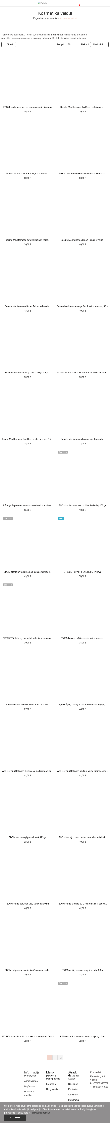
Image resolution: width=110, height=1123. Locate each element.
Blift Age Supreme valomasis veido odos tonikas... (27, 505)
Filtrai (10, 44)
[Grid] (21, 44)
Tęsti (61, 1057)
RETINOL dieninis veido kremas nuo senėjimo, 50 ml (27, 1036)
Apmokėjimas (31, 1081)
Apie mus (73, 1094)
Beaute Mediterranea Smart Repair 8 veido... (82, 240)
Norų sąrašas (53, 1089)
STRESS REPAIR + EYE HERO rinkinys (82, 572)
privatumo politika (41, 1112)
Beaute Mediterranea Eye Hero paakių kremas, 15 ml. (27, 439)
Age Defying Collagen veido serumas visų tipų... (82, 704)
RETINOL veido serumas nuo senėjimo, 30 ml (82, 1036)
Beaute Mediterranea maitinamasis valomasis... (82, 173)
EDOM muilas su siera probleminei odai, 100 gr (82, 505)
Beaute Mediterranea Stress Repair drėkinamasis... (82, 372)
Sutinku (15, 1117)
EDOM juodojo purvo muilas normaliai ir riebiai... (82, 837)
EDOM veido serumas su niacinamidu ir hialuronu (27, 107)
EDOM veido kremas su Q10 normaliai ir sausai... (82, 903)
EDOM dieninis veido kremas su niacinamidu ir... (27, 572)
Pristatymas (30, 1075)
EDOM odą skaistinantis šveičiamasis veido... (27, 970)
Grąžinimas (29, 1086)
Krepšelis (51, 1084)
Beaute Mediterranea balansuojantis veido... (82, 439)
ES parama (73, 1100)
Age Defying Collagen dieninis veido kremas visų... (27, 771)
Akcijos (71, 1078)
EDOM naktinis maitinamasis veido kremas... (27, 704)
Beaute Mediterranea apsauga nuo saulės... (27, 173)
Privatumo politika (29, 1093)
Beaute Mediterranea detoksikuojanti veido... (27, 240)
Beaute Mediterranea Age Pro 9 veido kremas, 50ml (82, 306)
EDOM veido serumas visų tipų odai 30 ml (27, 903)
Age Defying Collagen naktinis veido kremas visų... (82, 771)
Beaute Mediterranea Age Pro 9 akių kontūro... (27, 372)
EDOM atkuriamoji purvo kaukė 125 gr (27, 837)
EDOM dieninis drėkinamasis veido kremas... (82, 638)
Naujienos (73, 1084)
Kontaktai (72, 1089)
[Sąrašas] (25, 44)
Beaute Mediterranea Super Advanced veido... (27, 306)
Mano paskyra (53, 1078)
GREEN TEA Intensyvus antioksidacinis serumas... (27, 638)
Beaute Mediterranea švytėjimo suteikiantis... (82, 107)
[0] (77, 3)
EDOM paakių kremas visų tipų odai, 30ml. (82, 970)
